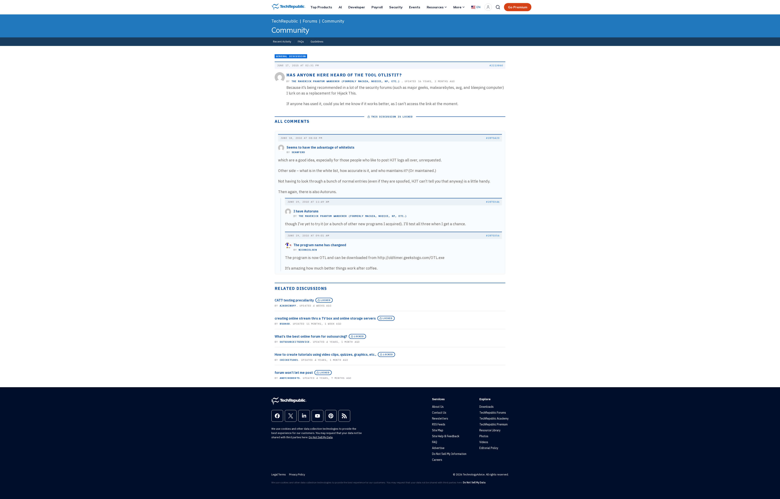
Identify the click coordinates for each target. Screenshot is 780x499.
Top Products (321, 7)
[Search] (498, 7)
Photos (483, 436)
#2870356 (492, 235)
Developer (356, 7)
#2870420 (492, 137)
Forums (310, 21)
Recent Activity (282, 41)
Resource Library (489, 430)
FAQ (434, 442)
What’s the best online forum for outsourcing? (311, 336)
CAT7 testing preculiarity (294, 300)
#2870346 (492, 201)
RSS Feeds (438, 424)
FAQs (301, 41)
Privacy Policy (297, 474)
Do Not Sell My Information (449, 454)
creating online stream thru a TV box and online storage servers (325, 318)
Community (333, 21)
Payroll (377, 7)
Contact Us (439, 412)
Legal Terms (278, 474)
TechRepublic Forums (492, 412)
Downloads (486, 407)
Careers (437, 460)
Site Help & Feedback (445, 436)
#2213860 (496, 65)
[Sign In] (488, 7)
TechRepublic (284, 21)
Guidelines (317, 41)
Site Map (437, 430)
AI (340, 7)
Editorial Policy (488, 448)
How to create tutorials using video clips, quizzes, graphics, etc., (325, 354)
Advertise (438, 448)
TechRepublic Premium (493, 424)
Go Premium (517, 7)
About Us (438, 407)
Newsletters (440, 418)
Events (414, 7)
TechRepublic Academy (494, 418)
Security (396, 7)
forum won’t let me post (294, 373)
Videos (483, 442)
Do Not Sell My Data (321, 437)
